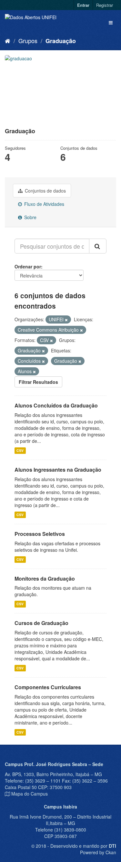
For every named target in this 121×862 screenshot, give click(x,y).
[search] (97, 246)
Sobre (29, 217)
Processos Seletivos (40, 533)
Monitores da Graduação (45, 578)
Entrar (83, 5)
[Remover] (66, 319)
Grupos (27, 40)
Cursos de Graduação (41, 623)
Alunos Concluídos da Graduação (56, 405)
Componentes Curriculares (48, 687)
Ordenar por (28, 266)
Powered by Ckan (98, 852)
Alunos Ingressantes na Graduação (58, 469)
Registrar (104, 5)
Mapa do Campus (29, 793)
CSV (20, 450)
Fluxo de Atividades (43, 204)
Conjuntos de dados (45, 190)
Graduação (60, 41)
